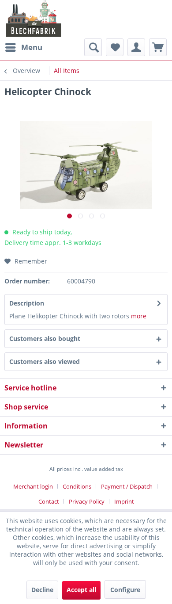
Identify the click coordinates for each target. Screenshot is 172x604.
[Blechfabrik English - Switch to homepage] (33, 18)
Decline (42, 589)
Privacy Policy (87, 501)
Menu (31, 47)
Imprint (124, 501)
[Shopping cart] (158, 47)
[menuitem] (23, 47)
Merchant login (33, 486)
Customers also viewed (44, 361)
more (138, 316)
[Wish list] (114, 47)
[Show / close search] (93, 47)
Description (26, 303)
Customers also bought (44, 338)
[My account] (136, 47)
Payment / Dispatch (127, 486)
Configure (125, 589)
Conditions (77, 486)
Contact (48, 501)
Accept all (81, 589)
